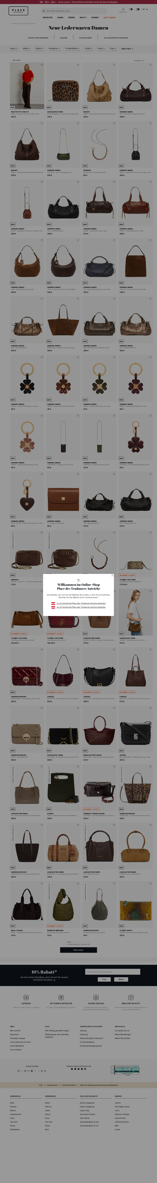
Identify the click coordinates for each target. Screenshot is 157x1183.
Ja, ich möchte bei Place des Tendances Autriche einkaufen (81, 603)
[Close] (112, 575)
